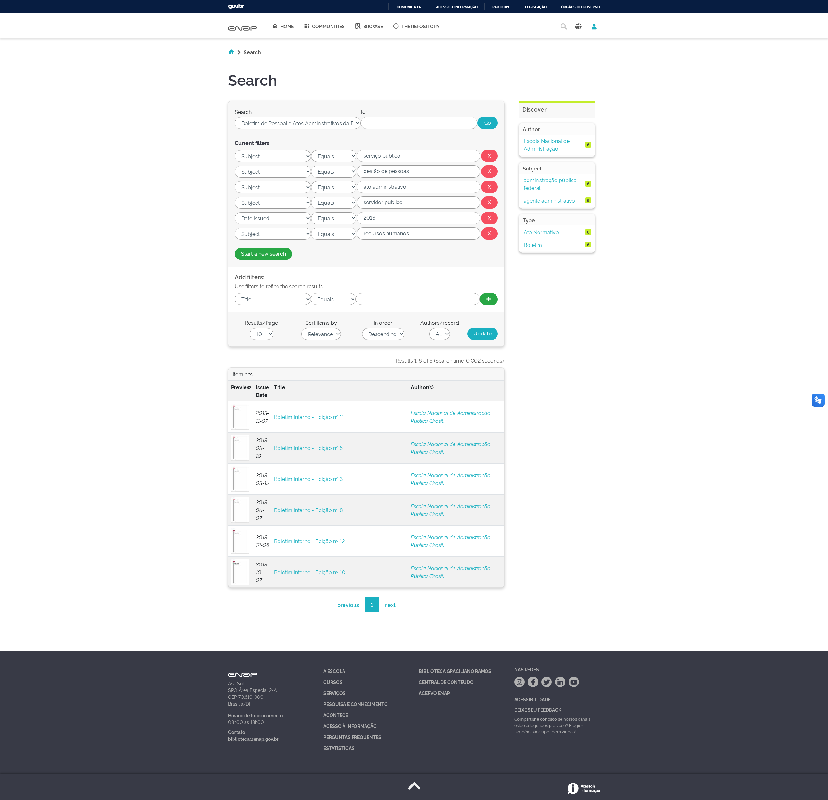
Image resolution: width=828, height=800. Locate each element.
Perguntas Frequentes (352, 737)
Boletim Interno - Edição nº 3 (308, 478)
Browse (373, 26)
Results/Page (261, 322)
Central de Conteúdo (446, 682)
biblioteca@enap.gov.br (253, 739)
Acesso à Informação (350, 726)
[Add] (489, 299)
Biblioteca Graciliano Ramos (455, 671)
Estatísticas (338, 748)
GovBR (236, 7)
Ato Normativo (541, 232)
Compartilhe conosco (535, 719)
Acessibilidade (532, 699)
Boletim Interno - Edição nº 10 (309, 571)
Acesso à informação (457, 7)
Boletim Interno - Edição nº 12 (309, 540)
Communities (328, 26)
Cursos (333, 682)
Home (287, 26)
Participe (501, 7)
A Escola (334, 671)
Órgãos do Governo (580, 7)
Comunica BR (409, 7)
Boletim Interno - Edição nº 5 (308, 447)
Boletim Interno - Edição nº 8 (308, 509)
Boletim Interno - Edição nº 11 (309, 416)
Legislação (536, 7)
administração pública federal (550, 183)
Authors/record (439, 322)
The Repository (420, 26)
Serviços (334, 693)
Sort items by (321, 322)
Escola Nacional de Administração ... (547, 144)
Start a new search (263, 253)
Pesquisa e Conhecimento (355, 704)
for (364, 111)
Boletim (533, 244)
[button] (578, 26)
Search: (244, 111)
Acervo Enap (434, 693)
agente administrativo (549, 200)
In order (383, 322)
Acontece (335, 715)
